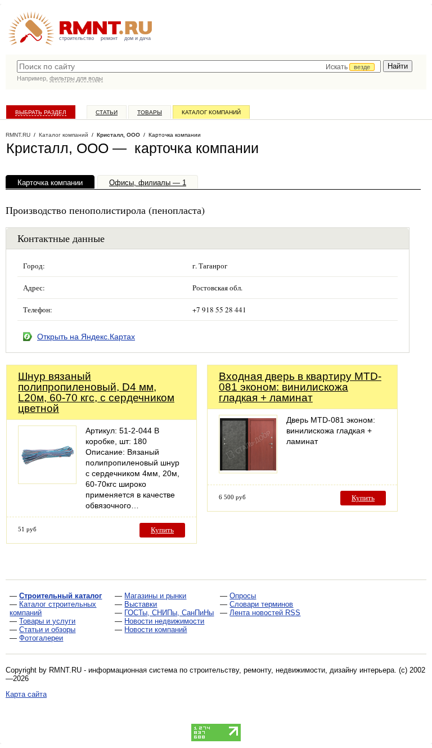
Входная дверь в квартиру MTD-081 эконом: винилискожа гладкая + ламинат (300, 387)
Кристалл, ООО (118, 135)
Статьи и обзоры (47, 629)
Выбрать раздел (40, 112)
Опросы (243, 596)
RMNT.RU (18, 135)
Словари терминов (261, 604)
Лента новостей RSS (265, 612)
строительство (76, 38)
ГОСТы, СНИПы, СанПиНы (169, 612)
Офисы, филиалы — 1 (147, 182)
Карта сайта (26, 694)
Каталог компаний (211, 112)
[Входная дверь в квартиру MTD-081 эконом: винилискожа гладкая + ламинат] (248, 470)
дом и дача (137, 38)
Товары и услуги (47, 621)
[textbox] (199, 66)
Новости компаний (155, 629)
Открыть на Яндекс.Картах (86, 336)
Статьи (107, 112)
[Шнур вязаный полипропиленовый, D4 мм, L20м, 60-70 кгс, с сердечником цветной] (47, 481)
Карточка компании (50, 182)
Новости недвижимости (164, 621)
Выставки (140, 604)
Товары (149, 112)
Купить (162, 530)
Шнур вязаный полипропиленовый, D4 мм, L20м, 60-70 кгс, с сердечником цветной (96, 392)
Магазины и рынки (155, 596)
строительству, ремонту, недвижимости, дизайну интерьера (292, 670)
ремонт (109, 38)
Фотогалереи (41, 638)
